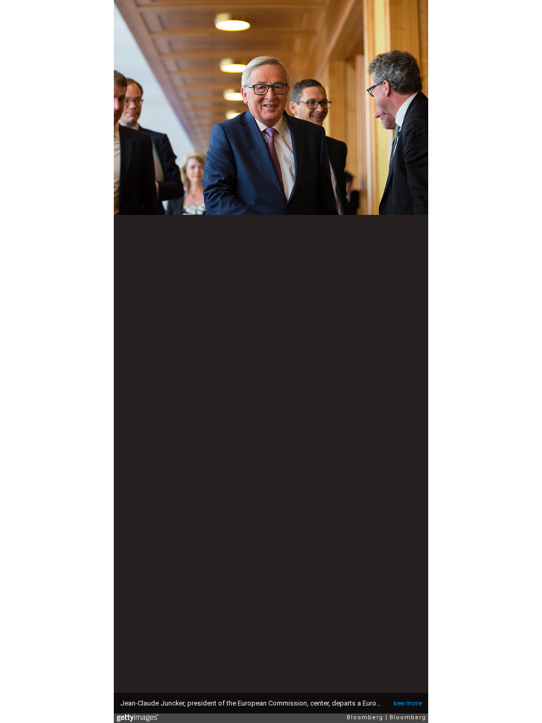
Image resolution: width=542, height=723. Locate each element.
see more (407, 703)
